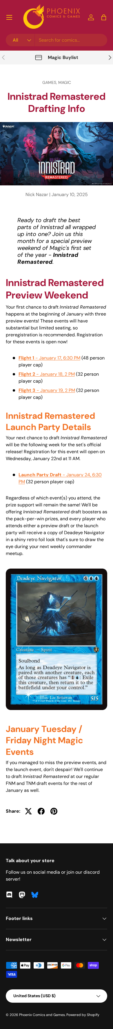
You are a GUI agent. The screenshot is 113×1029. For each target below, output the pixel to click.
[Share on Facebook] (41, 811)
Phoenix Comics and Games (42, 1015)
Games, (50, 82)
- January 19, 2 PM (47, 390)
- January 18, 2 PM (47, 374)
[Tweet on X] (28, 811)
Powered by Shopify (82, 1015)
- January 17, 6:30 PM (49, 358)
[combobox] (56, 40)
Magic (64, 82)
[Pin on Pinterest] (54, 811)
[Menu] (9, 17)
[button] (103, 17)
